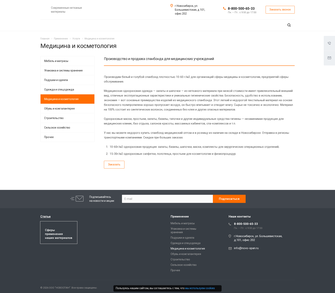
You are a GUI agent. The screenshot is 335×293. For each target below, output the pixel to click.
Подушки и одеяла (56, 80)
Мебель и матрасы (56, 61)
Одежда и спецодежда (59, 89)
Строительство (54, 118)
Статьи (45, 216)
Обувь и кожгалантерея (59, 108)
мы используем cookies (200, 288)
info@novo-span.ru (246, 248)
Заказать (114, 164)
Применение (180, 216)
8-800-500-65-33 (241, 8)
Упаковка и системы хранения (63, 70)
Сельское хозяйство (57, 127)
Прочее (49, 137)
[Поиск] (289, 25)
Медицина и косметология (61, 99)
